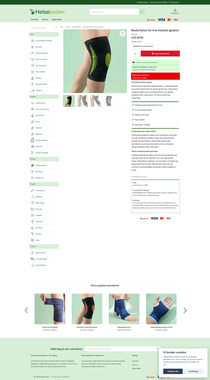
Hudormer (39, 147)
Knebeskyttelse (40, 265)
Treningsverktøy (41, 259)
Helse (32, 34)
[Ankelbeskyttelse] (87, 309)
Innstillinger (193, 371)
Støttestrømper (40, 253)
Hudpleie (33, 97)
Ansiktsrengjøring (41, 141)
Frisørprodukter (40, 166)
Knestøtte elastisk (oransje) (49, 328)
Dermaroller (39, 116)
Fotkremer (39, 222)
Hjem (61, 27)
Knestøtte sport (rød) (161, 328)
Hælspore (38, 197)
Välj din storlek (137, 42)
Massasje (38, 47)
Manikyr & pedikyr (41, 53)
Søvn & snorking (40, 66)
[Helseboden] (48, 12)
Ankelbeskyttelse (87, 328)
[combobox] (155, 46)
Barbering (38, 172)
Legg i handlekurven (162, 54)
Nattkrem (38, 134)
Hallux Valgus (40, 203)
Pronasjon (38, 209)
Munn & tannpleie (41, 59)
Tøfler (37, 240)
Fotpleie (32, 184)
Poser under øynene (42, 109)
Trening (32, 247)
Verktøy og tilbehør (41, 153)
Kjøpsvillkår (57, 20)
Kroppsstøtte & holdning (43, 41)
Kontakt (34, 20)
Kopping (38, 78)
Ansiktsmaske (40, 103)
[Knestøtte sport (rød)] (161, 309)
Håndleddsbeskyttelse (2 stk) (124, 328)
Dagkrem (38, 128)
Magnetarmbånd (41, 84)
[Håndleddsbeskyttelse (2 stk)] (124, 309)
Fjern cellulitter (40, 72)
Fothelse (38, 234)
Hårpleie (33, 159)
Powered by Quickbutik (60, 377)
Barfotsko (38, 228)
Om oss (45, 20)
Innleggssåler (40, 191)
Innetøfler (38, 216)
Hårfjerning (39, 178)
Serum (37, 122)
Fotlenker (38, 91)
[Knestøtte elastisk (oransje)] (50, 309)
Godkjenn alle (172, 371)
